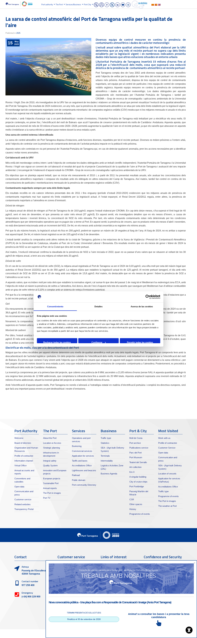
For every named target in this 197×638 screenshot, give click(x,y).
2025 (18, 33)
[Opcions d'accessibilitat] (189, 630)
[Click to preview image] (48, 66)
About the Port (50, 438)
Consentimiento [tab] (55, 306)
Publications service (138, 447)
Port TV (46, 498)
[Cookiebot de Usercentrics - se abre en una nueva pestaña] (147, 297)
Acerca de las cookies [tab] (142, 306)
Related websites (22, 504)
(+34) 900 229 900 (31, 596)
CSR (131, 499)
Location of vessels (167, 473)
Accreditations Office (82, 465)
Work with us (164, 438)
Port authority (47, 4)
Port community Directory (84, 485)
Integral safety (49, 460)
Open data (19, 486)
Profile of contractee (23, 456)
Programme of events (139, 514)
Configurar (96, 342)
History (132, 509)
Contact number (30, 581)
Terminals (105, 456)
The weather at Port (167, 506)
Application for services (83, 456)
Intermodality (107, 460)
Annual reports (50, 488)
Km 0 (131, 472)
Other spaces (135, 504)
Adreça (25, 566)
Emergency (27, 592)
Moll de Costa (135, 438)
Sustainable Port (51, 483)
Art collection (135, 467)
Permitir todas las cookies (140, 342)
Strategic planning (51, 447)
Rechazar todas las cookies (57, 342)
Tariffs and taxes (79, 460)
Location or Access (52, 443)
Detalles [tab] (98, 306)
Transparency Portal (23, 509)
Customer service (22, 499)
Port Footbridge (136, 486)
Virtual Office (20, 465)
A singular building (137, 477)
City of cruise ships (138, 481)
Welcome (18, 438)
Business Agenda (109, 473)
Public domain (78, 480)
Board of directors (22, 443)
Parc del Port (135, 452)
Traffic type (106, 438)
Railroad (76, 475)
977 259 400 (28, 585)
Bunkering (76, 446)
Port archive (135, 443)
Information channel (23, 460)
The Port (59, 4)
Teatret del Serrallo (138, 462)
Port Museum (135, 457)
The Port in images (52, 493)
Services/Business (73, 4)
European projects (51, 478)
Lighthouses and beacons (84, 470)
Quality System (50, 465)
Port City (87, 4)
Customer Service (166, 447)
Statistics (105, 443)
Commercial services (82, 451)
